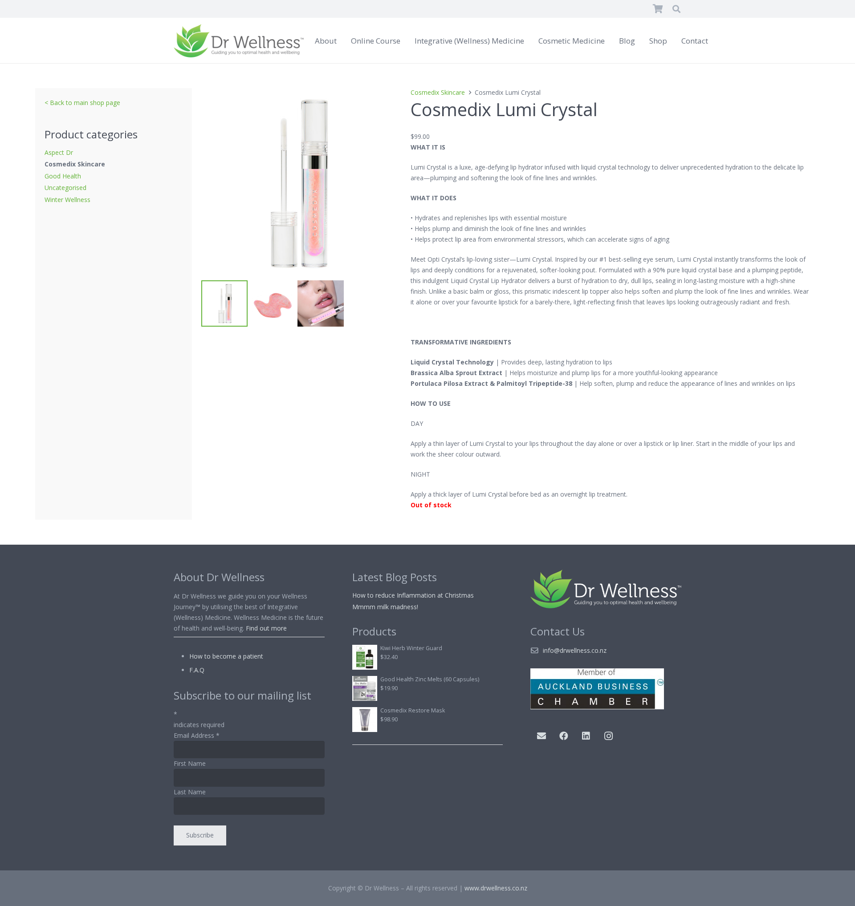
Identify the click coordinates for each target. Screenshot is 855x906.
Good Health (63, 176)
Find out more (266, 628)
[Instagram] (608, 736)
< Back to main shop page (82, 102)
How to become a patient (226, 656)
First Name (190, 763)
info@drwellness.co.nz (575, 650)
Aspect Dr (59, 152)
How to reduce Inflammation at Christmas (413, 595)
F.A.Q (196, 670)
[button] (676, 9)
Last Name (190, 792)
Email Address (197, 735)
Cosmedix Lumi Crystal (504, 109)
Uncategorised (65, 187)
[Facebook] (564, 736)
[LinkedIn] (586, 736)
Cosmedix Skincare (75, 164)
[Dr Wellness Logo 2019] (239, 40)
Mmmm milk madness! (385, 607)
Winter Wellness (67, 199)
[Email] (541, 736)
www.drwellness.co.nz (495, 888)
